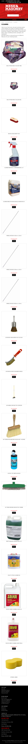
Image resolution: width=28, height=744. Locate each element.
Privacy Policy (4, 710)
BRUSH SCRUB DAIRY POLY (14, 133)
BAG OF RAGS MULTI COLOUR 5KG (14, 99)
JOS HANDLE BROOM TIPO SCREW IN (14, 405)
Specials (3, 689)
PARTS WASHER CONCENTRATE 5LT (14, 541)
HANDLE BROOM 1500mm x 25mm (13, 269)
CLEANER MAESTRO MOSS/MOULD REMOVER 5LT (14, 201)
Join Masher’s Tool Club (12, 1)
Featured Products (5, 690)
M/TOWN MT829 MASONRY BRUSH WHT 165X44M (14, 439)
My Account (4, 698)
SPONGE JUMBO (14, 677)
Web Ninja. (21, 741)
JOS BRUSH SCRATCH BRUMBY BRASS (14, 371)
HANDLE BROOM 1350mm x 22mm (13, 235)
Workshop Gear (8, 22)
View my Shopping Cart (6, 699)
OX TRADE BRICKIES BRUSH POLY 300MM (14, 507)
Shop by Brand (4, 693)
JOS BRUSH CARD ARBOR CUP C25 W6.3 (14, 337)
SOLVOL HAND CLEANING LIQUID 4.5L (14, 609)
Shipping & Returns (5, 702)
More (14, 71)
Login (2, 1)
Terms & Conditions (5, 700)
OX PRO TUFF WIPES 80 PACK (14, 473)
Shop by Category (5, 691)
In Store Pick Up (4, 703)
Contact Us (3, 709)
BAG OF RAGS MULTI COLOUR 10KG (14, 65)
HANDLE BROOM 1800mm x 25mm (13, 303)
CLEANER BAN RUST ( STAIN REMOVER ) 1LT (14, 167)
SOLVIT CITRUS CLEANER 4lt (14, 575)
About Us (3, 707)
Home (2, 22)
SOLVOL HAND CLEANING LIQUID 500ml (14, 643)
